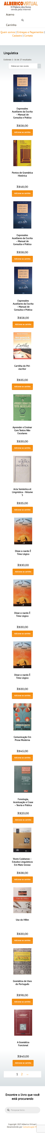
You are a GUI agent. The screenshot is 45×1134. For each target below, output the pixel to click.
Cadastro (17, 35)
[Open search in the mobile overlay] (22, 19)
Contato (28, 35)
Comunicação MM (30, 1127)
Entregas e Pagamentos (30, 32)
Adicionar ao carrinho (22, 132)
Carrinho (11, 25)
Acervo (10, 14)
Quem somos (7, 32)
